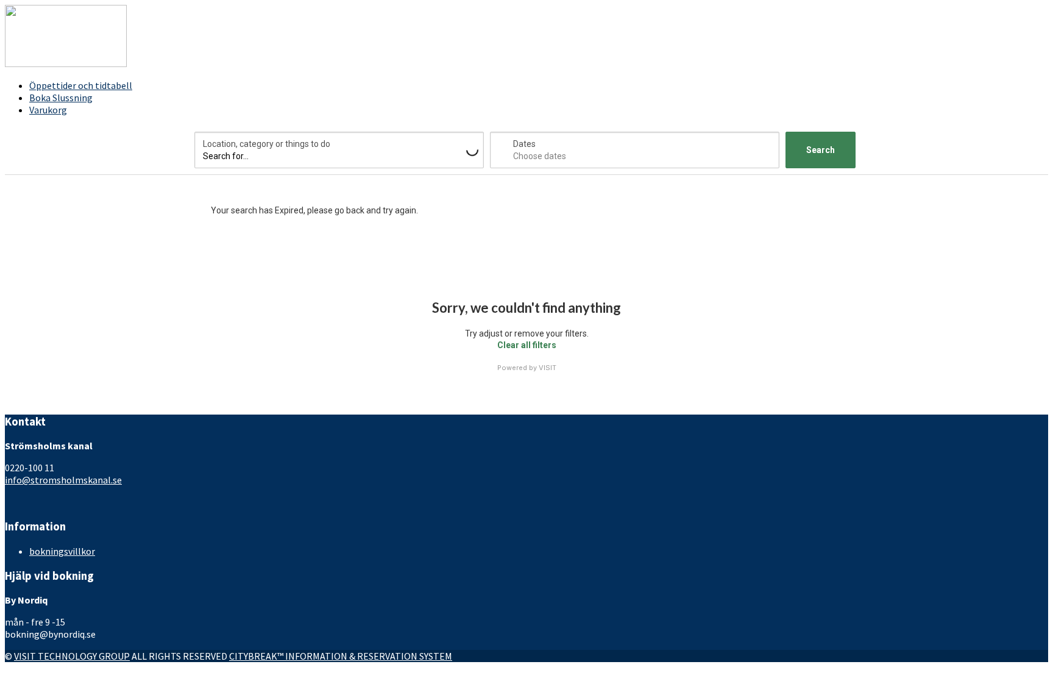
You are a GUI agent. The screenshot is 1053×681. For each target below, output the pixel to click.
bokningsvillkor (62, 551)
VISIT (547, 367)
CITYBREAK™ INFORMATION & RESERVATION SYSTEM (340, 656)
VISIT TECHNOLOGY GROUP (72, 656)
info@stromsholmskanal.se (63, 480)
